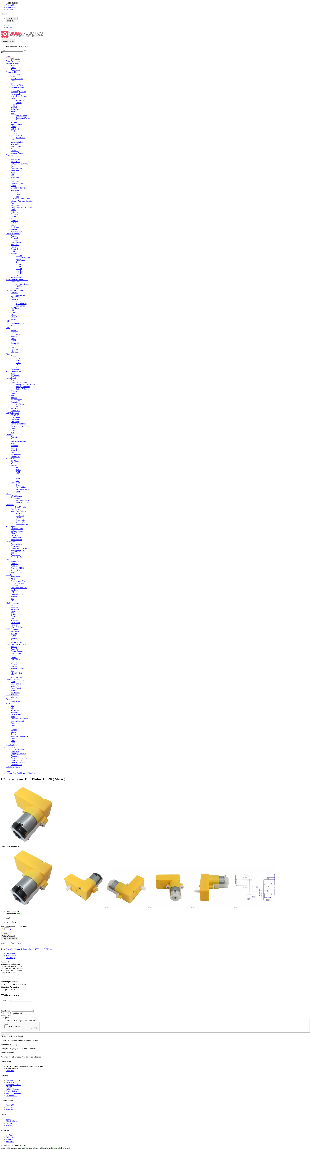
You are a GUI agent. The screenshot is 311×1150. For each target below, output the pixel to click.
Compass (14, 214)
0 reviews (4, 943)
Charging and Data (18, 581)
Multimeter (15, 712)
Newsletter (10, 1142)
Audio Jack (15, 649)
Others (13, 225)
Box (12, 706)
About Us (14, 756)
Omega (13, 347)
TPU (17, 481)
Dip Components (13, 603)
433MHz (19, 266)
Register (9, 27)
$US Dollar (10, 21)
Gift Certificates (12, 1121)
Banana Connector (18, 651)
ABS (17, 467)
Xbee (18, 262)
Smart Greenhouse (13, 61)
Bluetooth (14, 238)
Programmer (15, 376)
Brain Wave (15, 162)
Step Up (19, 406)
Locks (13, 727)
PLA (17, 476)
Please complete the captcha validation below (20, 1021)
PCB (12, 433)
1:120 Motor (38, 949)
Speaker (14, 448)
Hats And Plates (17, 79)
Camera (14, 293)
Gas (12, 175)
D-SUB (14, 666)
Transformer (15, 411)
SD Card (14, 148)
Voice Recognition (18, 450)
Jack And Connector (18, 441)
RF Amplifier (16, 277)
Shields (13, 339)
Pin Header (15, 610)
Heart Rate (15, 181)
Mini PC (14, 697)
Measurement (16, 190)
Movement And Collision (20, 199)
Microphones (16, 454)
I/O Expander (16, 94)
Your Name (5, 1000)
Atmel (18, 367)
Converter (14, 240)
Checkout (9, 9)
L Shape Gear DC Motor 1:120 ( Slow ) (21, 773)
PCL (17, 474)
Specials (9, 1125)
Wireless (14, 253)
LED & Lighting (13, 413)
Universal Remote (22, 284)
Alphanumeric (21, 304)
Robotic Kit (15, 570)
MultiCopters (11, 526)
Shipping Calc (11, 745)
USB (13, 592)
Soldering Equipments (19, 736)
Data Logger (15, 89)
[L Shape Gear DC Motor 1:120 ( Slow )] (31, 907)
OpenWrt (14, 349)
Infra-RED (15, 245)
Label (13, 725)
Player (13, 443)
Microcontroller (17, 642)
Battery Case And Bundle (25, 384)
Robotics (10, 505)
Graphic (19, 301)
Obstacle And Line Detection (22, 201)
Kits (8, 559)
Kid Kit (14, 566)
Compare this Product (9, 939)
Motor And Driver (23, 502)
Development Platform (19, 323)
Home (8, 57)
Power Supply (12, 378)
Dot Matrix (15, 308)
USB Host (15, 129)
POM (18, 472)
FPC (12, 671)
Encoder (14, 216)
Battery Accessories (19, 382)
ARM (8, 354)
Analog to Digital (17, 85)
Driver (13, 319)
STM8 (18, 363)
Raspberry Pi (11, 72)
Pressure (14, 229)
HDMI (13, 601)
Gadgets (9, 699)
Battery (13, 380)
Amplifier (14, 437)
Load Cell (14, 221)
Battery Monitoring (23, 387)
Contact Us (10, 5)
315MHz (19, 264)
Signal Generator (17, 124)
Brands (8, 1119)
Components (16, 483)
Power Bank (15, 701)
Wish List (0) (11, 7)
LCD (13, 312)
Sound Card (15, 457)
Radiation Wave (17, 232)
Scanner (14, 317)
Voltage (18, 197)
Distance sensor (17, 531)
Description (10, 953)
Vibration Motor (22, 524)
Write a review (15, 943)
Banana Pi (15, 343)
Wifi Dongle (20, 260)
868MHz (19, 271)
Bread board (15, 546)
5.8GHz (19, 269)
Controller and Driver (19, 424)
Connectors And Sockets (16, 644)
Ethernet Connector (18, 668)
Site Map (9, 1109)
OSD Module (16, 537)
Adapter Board (16, 544)
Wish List (9, 1139)
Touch (13, 210)
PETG (18, 470)
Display (14, 299)
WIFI (13, 251)
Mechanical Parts (22, 489)
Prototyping (11, 542)
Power (18, 194)
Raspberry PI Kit (17, 568)
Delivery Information (19, 758)
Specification (11, 955)
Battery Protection (22, 389)
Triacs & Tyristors (17, 627)
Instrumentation (17, 142)
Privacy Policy (16, 760)
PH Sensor (15, 227)
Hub (12, 140)
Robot (17, 949)
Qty (2, 929)
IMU (12, 218)
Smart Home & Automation (17, 280)
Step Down (20, 404)
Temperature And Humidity (21, 207)
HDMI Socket (16, 673)
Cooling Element (17, 721)
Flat (12, 599)
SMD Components (13, 629)
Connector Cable (17, 583)
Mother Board (16, 686)
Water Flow (15, 212)
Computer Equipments (19, 719)
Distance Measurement (19, 164)
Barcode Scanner (17, 87)
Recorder (14, 446)
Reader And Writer (23, 118)
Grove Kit (14, 564)
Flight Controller (17, 533)
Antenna (14, 236)
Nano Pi (14, 345)
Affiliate (9, 1123)
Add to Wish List (8, 936)
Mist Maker (15, 144)
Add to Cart (6, 933)
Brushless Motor (17, 529)
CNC (8, 494)
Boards (14, 356)
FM (17, 275)
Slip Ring (14, 590)
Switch (13, 127)
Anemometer (16, 159)
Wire (12, 553)
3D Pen (14, 463)
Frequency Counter (18, 92)
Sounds (9, 435)
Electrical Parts (21, 487)
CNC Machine (16, 496)
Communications (13, 234)
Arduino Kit (15, 561)
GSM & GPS (16, 242)
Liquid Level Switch (18, 188)
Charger (14, 391)
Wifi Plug (19, 286)
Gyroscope (15, 177)
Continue (5, 1034)
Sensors (9, 155)
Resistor (14, 634)
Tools (8, 703)
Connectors (15, 640)
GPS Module (16, 535)
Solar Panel (15, 408)
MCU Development (14, 371)
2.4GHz (19, 256)
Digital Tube (15, 297)
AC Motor (20, 513)
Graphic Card (16, 684)
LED (13, 430)
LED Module (16, 417)
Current (18, 192)
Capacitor (14, 616)
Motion (13, 223)
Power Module (16, 540)
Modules (10, 83)
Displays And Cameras (15, 291)
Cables (9, 575)
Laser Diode (15, 623)
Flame (13, 173)
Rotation (14, 122)
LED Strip (15, 419)
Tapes (13, 738)
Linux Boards (11, 341)
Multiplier (14, 107)
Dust (12, 166)
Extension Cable (17, 594)
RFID (13, 114)
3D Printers (11, 459)
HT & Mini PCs (12, 695)
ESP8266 (15, 332)
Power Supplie (16, 688)
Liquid (13, 186)
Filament (14, 465)
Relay (13, 111)
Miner (13, 682)
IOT (8, 321)
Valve (13, 743)
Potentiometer (16, 146)
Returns (9, 1107)
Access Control (21, 116)
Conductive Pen (17, 557)
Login (8, 25)
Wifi (12, 325)
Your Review (6, 1011)
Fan (12, 723)
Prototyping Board (18, 551)
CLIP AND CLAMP (19, 548)
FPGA (18, 358)
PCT (12, 675)
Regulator (15, 402)
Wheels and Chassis (18, 507)
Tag (17, 120)
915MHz (19, 273)
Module (19, 103)
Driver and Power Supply (20, 426)
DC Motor (20, 516)
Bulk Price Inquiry (18, 749)
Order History (11, 1137)
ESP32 (13, 330)
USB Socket (15, 660)
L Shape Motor (27, 949)
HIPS (18, 478)
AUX (13, 579)
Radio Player (16, 109)
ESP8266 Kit (16, 572)
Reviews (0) (10, 958)
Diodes (13, 618)
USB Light (15, 422)
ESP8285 (14, 336)
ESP (8, 328)
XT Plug (14, 662)
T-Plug (13, 655)
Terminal (14, 658)
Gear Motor (10, 949)
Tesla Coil (14, 151)
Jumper (13, 605)
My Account (10, 1135)
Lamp (13, 428)
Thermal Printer (17, 153)
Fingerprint (15, 170)
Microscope (15, 710)
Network (14, 247)
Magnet (14, 730)
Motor (18, 492)
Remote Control (17, 249)
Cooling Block (17, 135)
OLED (13, 315)
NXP (18, 365)
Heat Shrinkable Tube (19, 588)
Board (13, 65)
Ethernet (14, 596)
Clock (13, 131)
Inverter (14, 398)
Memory (14, 105)
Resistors (14, 625)
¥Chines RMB (12, 18)
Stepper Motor (21, 522)
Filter (13, 395)
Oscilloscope (16, 714)
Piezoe (13, 203)
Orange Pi (14, 352)
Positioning (15, 205)
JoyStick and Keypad (19, 96)
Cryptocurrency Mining (15, 679)
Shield (13, 68)
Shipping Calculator (18, 754)
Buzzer (13, 439)
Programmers (16, 369)
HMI (12, 310)
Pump (13, 717)
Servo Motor (20, 520)
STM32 (19, 360)
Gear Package (16, 509)
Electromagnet (16, 168)
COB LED (15, 415)
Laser (13, 98)
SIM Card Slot (16, 677)
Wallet (13, 690)
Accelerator (15, 157)
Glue (12, 708)
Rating (3, 1015)
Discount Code (16, 765)
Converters (15, 133)
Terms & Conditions (18, 762)
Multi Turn (15, 607)
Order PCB (15, 752)
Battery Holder (16, 653)
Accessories (15, 70)
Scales (13, 734)
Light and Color (17, 183)
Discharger (15, 393)
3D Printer (15, 461)
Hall (12, 179)
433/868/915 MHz (23, 258)
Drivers (18, 485)
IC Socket (14, 620)
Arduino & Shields (13, 63)
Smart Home (16, 282)
